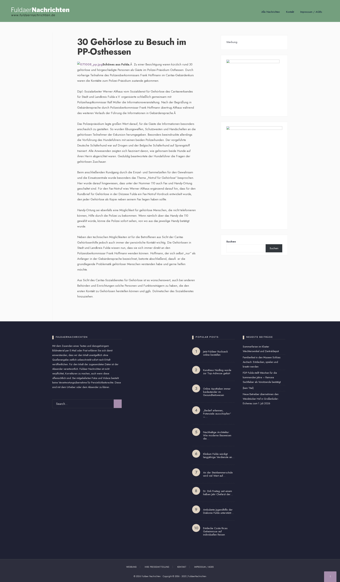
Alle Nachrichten (270, 12)
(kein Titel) (248, 388)
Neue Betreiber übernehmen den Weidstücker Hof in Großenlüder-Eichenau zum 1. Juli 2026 (261, 398)
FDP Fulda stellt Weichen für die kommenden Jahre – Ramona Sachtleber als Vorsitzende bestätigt (262, 377)
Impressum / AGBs (311, 12)
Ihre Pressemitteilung (157, 567)
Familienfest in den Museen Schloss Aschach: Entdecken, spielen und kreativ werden (261, 362)
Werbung (131, 567)
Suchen (231, 242)
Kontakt (290, 12)
